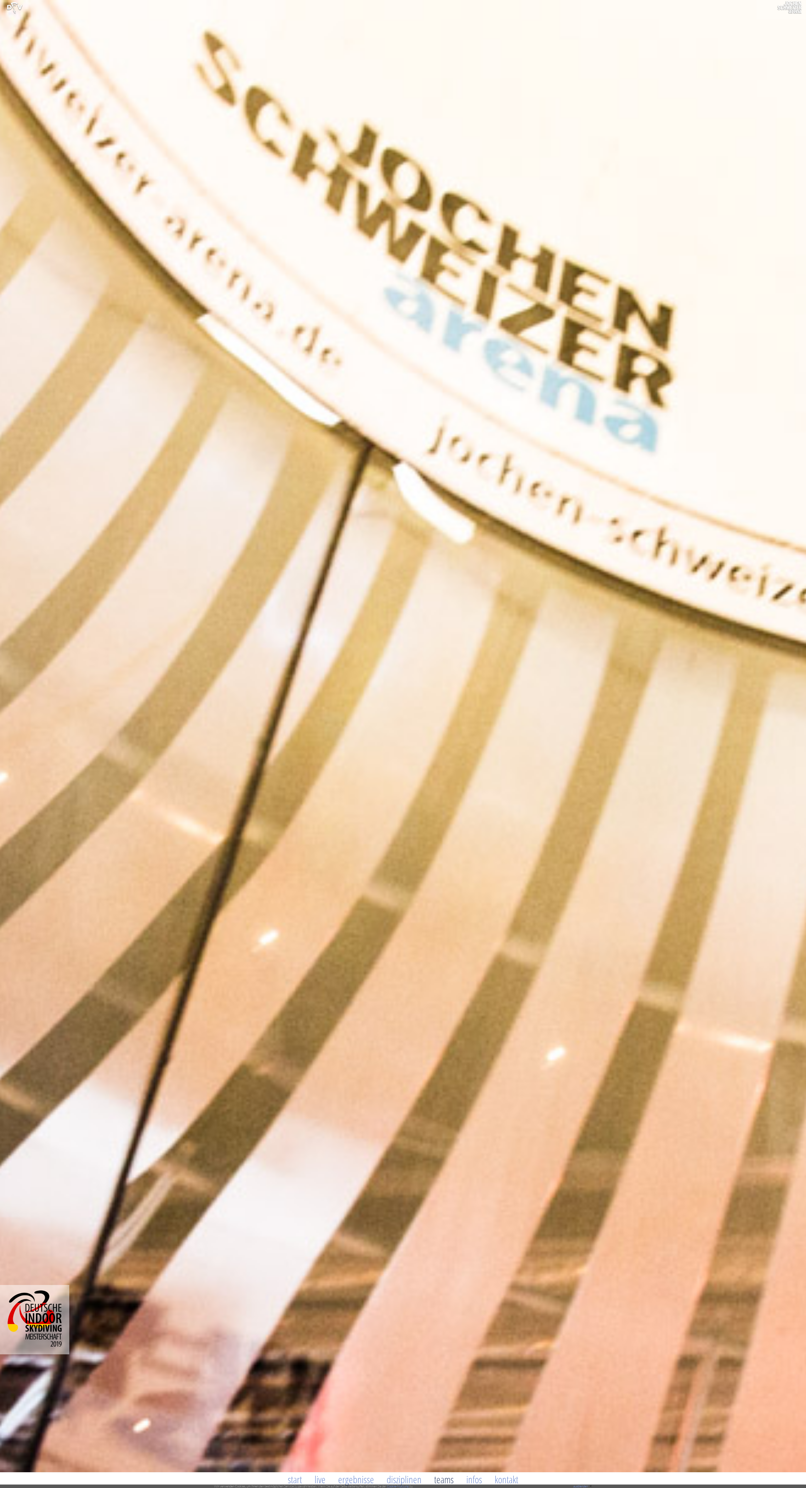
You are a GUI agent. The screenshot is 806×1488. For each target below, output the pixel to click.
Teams (444, 1479)
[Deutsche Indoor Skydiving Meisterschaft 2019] (34, 1353)
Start (295, 1479)
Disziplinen (404, 1479)
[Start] (14, 13)
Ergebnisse (356, 1479)
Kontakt (506, 1479)
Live (320, 1479)
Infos (474, 1479)
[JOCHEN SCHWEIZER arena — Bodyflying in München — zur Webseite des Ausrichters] (789, 13)
